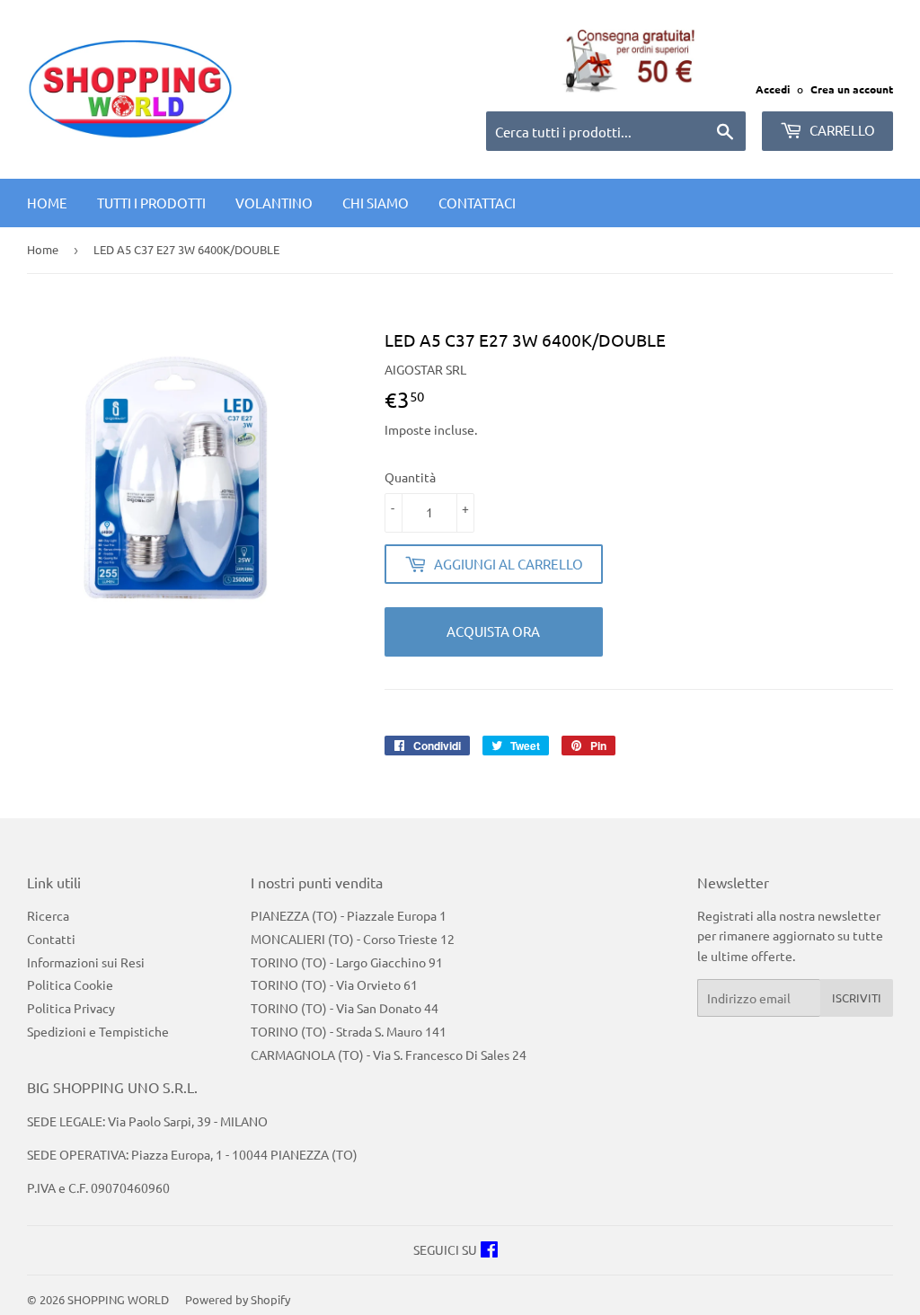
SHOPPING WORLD (118, 1299)
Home (47, 202)
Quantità (410, 477)
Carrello (841, 129)
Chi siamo (375, 202)
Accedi (773, 89)
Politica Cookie (70, 984)
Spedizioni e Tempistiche (98, 1031)
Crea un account (851, 89)
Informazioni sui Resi (86, 962)
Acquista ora (493, 631)
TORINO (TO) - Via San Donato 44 (344, 1008)
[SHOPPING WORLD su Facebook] (489, 1251)
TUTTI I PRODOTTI (151, 202)
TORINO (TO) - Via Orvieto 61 (334, 984)
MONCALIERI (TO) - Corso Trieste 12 (353, 939)
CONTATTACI (477, 202)
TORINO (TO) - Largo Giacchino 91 (347, 962)
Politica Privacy (71, 1008)
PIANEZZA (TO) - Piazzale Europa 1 (349, 915)
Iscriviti (856, 997)
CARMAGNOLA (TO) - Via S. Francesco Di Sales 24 (388, 1054)
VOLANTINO (274, 202)
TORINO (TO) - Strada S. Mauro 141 (349, 1031)
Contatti (51, 939)
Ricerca (48, 915)
